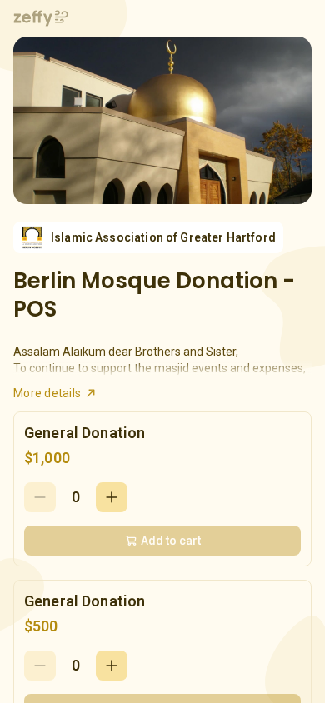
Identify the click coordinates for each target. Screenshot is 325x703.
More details (47, 393)
